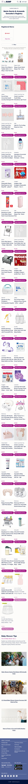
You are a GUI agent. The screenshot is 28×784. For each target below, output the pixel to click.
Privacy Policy (4, 753)
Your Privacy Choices (19, 742)
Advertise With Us (5, 751)
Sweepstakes (4, 748)
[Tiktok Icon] (5, 776)
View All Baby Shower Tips (8, 638)
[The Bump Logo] (7, 1)
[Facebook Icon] (2, 776)
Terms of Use (4, 758)
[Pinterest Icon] (11, 776)
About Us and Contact (5, 744)
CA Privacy (17, 744)
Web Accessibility (18, 746)
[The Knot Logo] (3, 765)
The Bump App (4, 742)
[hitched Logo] (2, 766)
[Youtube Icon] (14, 776)
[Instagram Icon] (8, 776)
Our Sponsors (17, 748)
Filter (14, 44)
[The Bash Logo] (9, 765)
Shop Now (7, 39)
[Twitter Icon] (17, 776)
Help (2, 746)
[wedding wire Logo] (8, 766)
